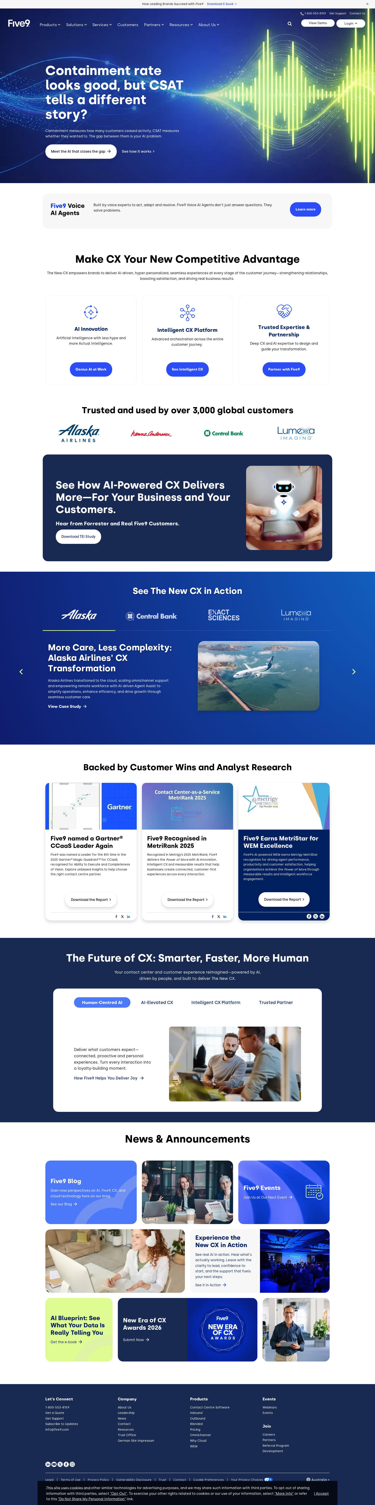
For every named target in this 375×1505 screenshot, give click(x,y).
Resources (179, 24)
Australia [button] (319, 1480)
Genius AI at (91, 369)
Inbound (196, 1413)
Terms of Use (71, 1480)
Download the (89, 900)
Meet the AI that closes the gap (78, 151)
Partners (152, 24)
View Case (64, 706)
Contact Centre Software (210, 1407)
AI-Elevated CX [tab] (157, 1002)
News (122, 1418)
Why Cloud (198, 1441)
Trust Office (127, 1435)
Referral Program (276, 1446)
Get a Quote (54, 1413)
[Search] (289, 23)
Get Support (337, 13)
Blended (196, 1424)
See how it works (136, 151)
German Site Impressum (136, 1441)
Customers (127, 24)
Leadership (126, 1413)
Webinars (270, 1407)
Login (348, 23)
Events (268, 1413)
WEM (193, 1446)
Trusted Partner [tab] (276, 1002)
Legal (49, 1480)
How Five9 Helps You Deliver (105, 1078)
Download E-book (220, 4)
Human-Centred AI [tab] (102, 1002)
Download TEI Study (78, 537)
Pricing (195, 1430)
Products (48, 24)
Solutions (74, 24)
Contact (124, 1424)
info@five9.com (57, 1430)
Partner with (284, 369)
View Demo (318, 23)
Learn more (306, 209)
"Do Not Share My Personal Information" (92, 1499)
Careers (269, 1435)
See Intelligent (187, 369)
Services (100, 24)
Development (273, 1451)
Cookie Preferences (208, 1480)
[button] (367, 4)
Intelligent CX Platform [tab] (215, 1002)
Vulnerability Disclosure (133, 1480)
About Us (207, 24)
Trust (162, 1480)
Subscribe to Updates (61, 1424)
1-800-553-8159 (315, 13)
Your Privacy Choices (247, 1480)
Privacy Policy (98, 1480)
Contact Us (357, 13)
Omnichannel (200, 1435)
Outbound (197, 1418)
